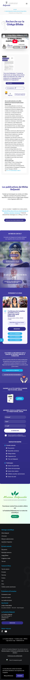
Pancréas (3, 575)
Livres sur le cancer (6, 597)
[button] (26, 3)
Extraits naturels (10, 445)
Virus (2, 584)
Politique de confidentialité (17, 651)
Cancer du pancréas (13, 465)
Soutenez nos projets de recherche (12, 374)
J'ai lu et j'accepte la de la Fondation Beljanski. (17, 435)
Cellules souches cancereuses (16, 474)
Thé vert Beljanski (13, 459)
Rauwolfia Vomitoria (6, 552)
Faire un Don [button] (12, 622)
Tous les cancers (5, 569)
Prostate (3, 572)
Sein (2, 581)
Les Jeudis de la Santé (6, 600)
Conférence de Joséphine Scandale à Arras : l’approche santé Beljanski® (16, 313)
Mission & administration (7, 539)
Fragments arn (12, 456)
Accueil (15, 9)
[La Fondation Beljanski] (7, 4)
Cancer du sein (12, 476)
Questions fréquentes (6, 542)
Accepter (19, 675)
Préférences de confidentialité (15, 655)
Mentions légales (5, 651)
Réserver (17, 329)
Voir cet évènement (15, 333)
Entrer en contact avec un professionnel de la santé (12, 262)
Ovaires (3, 578)
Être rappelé (14, 255)
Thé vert (3, 561)
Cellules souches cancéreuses (8, 586)
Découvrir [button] (14, 516)
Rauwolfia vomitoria (13, 451)
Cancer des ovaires (13, 471)
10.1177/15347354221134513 (13, 170)
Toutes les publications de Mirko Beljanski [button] (14, 220)
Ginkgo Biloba (4, 555)
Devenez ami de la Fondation (12, 370)
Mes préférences (8, 675)
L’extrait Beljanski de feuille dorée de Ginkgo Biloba (15, 11)
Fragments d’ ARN (5, 558)
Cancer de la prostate (14, 468)
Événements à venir (6, 594)
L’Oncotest (4, 536)
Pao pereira (11, 448)
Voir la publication (10, 88)
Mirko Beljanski (5, 533)
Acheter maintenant (19, 399)
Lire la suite (9, 83)
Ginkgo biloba (11, 453)
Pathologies (9, 463)
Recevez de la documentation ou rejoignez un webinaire (13, 282)
